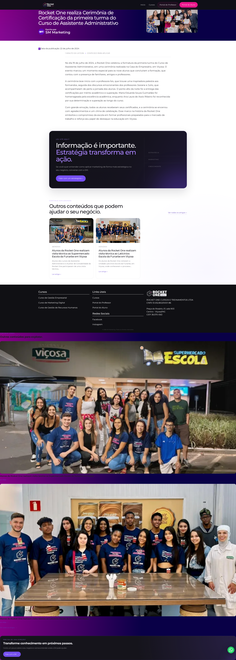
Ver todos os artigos (8, 627)
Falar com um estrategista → (71, 178)
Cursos (152, 5)
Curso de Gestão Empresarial (52, 298)
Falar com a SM (12, 654)
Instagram (97, 324)
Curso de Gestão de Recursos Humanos (57, 307)
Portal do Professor (168, 5)
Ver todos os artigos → (177, 212)
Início (143, 5)
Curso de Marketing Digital (51, 303)
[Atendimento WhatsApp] (231, 650)
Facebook (97, 319)
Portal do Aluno (188, 5)
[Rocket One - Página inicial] (48, 4)
